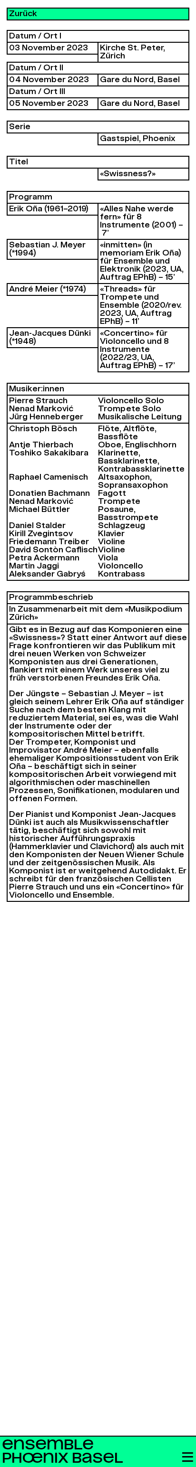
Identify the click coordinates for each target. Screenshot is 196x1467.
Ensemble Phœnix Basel (62, 1452)
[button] (187, 1457)
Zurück (23, 14)
